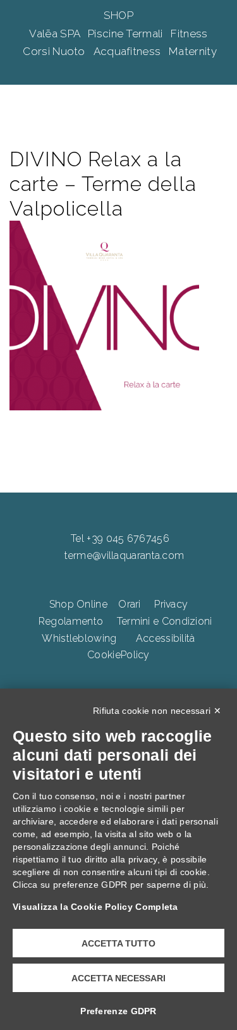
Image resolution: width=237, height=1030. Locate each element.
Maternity (193, 51)
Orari (129, 604)
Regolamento (71, 621)
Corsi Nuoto (55, 51)
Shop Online (78, 604)
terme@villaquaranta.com (124, 555)
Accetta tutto (118, 943)
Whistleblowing (79, 638)
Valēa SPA (55, 33)
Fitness (189, 33)
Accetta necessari (118, 978)
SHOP (118, 15)
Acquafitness (129, 51)
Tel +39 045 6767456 (120, 538)
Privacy (171, 604)
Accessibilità (165, 638)
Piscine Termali (127, 33)
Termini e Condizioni (164, 621)
